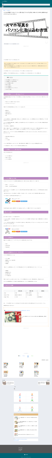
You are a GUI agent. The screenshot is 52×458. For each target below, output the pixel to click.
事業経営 (32, 395)
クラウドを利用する (8, 86)
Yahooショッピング (24, 201)
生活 (19, 398)
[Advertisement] (26, 52)
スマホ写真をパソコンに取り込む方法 (10, 81)
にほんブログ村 (16, 440)
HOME (26, 454)
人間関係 (20, 401)
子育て (32, 398)
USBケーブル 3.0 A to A (15, 198)
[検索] (2, 6)
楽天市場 (18, 201)
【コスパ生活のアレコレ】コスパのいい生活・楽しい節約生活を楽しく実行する (17, 310)
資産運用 (20, 395)
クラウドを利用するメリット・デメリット (11, 87)
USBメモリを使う (8, 84)
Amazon (14, 201)
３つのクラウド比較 (8, 89)
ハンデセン (4, 1)
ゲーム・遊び (32, 401)
